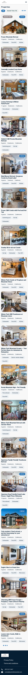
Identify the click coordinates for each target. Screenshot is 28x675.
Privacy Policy (8, 660)
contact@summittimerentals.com (13, 672)
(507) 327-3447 (9, 669)
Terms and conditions (11, 663)
